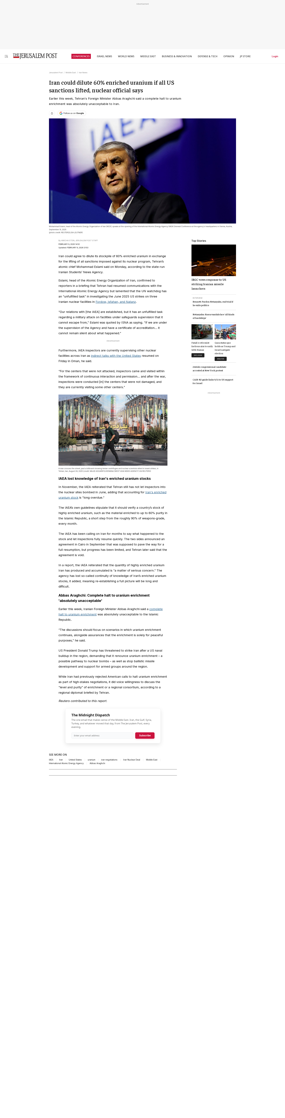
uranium (91, 760)
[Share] (52, 113)
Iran (61, 760)
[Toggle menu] (6, 56)
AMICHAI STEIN (68, 240)
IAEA (51, 760)
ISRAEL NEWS (104, 56)
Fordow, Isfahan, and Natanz (116, 302)
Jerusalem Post (56, 72)
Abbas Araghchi (97, 763)
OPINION (228, 56)
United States (75, 760)
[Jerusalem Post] (33, 56)
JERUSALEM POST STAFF (86, 240)
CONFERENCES (81, 56)
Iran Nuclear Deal (131, 760)
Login (275, 56)
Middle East (71, 72)
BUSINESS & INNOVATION (177, 56)
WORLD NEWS (126, 56)
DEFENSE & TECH (207, 56)
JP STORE (245, 56)
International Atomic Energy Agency (66, 763)
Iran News (83, 72)
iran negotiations (109, 760)
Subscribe (145, 735)
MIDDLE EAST (148, 56)
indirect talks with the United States (116, 355)
